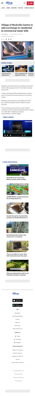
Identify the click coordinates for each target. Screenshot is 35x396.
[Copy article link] (11, 39)
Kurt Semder (4, 34)
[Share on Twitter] (8, 39)
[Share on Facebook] (6, 39)
